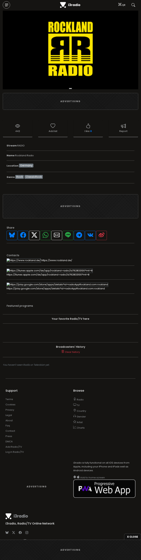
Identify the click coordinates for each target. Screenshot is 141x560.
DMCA (9, 441)
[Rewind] (70, 88)
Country (81, 411)
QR (123, 5)
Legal (9, 415)
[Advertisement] (70, 101)
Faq (8, 425)
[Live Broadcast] (70, 50)
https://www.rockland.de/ (56, 260)
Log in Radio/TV (15, 452)
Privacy (10, 410)
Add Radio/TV (14, 447)
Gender (81, 416)
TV (78, 405)
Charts (80, 428)
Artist (79, 422)
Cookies (10, 404)
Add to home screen (92, 477)
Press (9, 436)
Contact (10, 431)
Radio (80, 399)
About (9, 420)
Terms (9, 399)
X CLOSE (132, 537)
